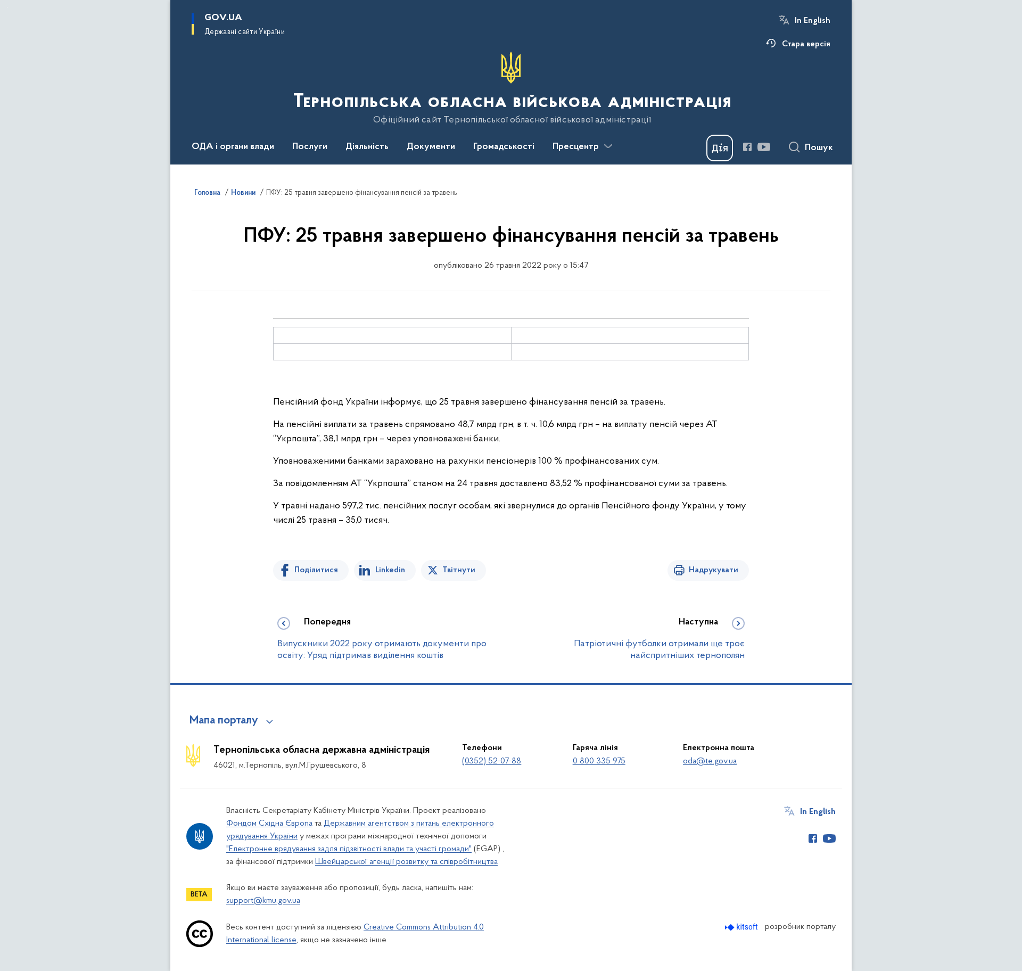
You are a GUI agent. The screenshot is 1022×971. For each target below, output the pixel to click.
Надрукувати (713, 570)
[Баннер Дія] (719, 148)
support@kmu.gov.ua (263, 900)
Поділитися (316, 570)
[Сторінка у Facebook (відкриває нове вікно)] (747, 147)
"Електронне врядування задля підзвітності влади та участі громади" (349, 849)
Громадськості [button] (503, 147)
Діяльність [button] (367, 147)
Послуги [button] (309, 147)
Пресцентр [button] (576, 147)
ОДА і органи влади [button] (233, 147)
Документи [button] (431, 147)
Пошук (819, 148)
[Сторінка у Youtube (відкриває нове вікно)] (763, 147)
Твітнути (458, 570)
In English (812, 21)
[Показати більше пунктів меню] (608, 146)
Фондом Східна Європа (269, 823)
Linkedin (390, 570)
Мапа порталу (223, 721)
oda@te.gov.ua (710, 761)
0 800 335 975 (599, 761)
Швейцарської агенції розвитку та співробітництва (406, 862)
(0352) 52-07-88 (491, 761)
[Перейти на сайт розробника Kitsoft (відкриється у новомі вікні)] (742, 927)
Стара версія (806, 44)
